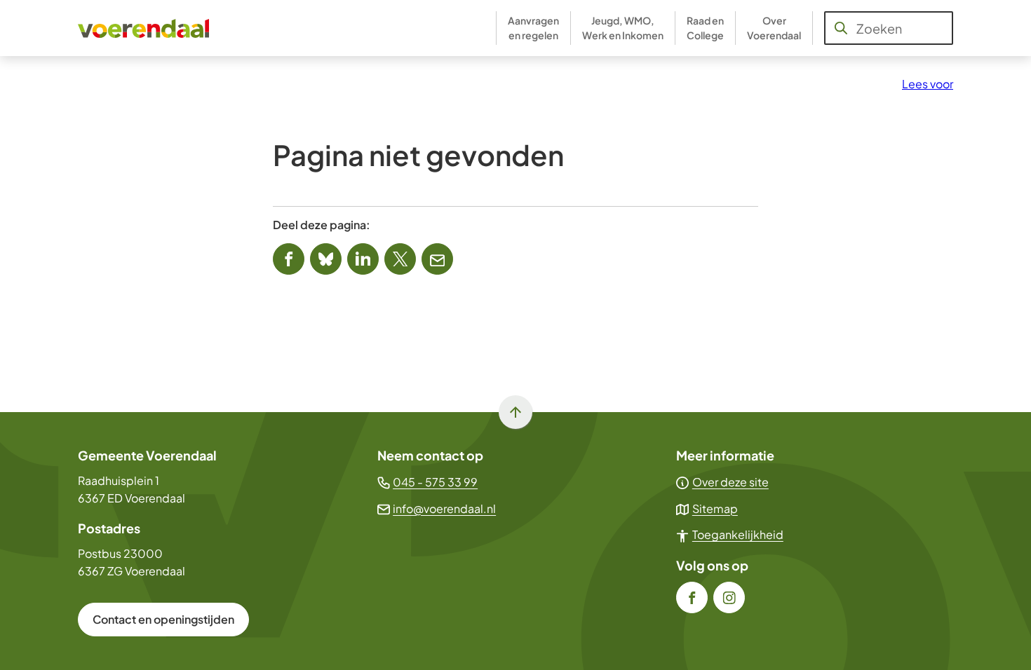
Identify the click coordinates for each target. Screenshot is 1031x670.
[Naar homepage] (144, 28)
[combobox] (888, 28)
